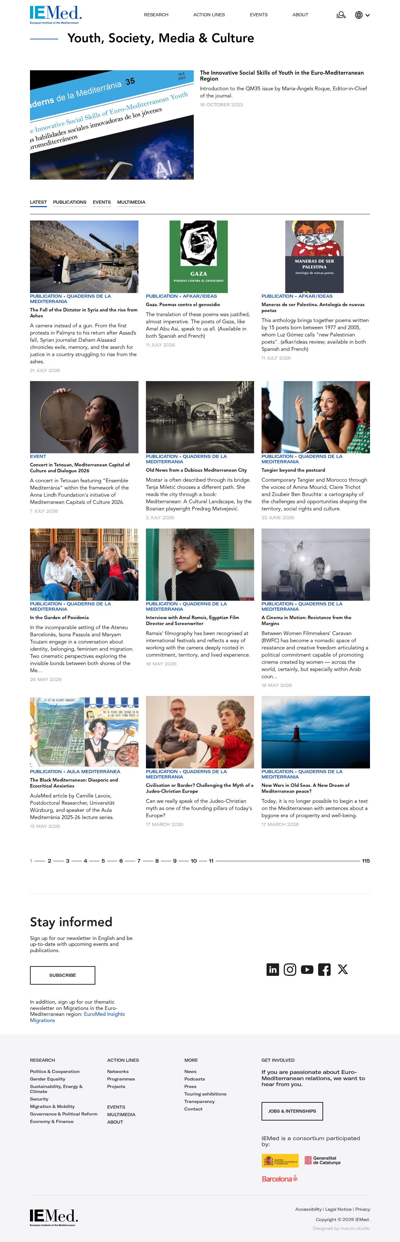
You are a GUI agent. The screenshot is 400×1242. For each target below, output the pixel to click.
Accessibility (308, 1209)
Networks (118, 1071)
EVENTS (116, 1107)
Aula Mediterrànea (93, 771)
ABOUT (115, 1122)
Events (259, 14)
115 (366, 861)
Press (190, 1086)
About (300, 14)
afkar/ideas (200, 296)
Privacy (362, 1209)
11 (211, 861)
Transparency (199, 1101)
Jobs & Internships (292, 1111)
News (190, 1071)
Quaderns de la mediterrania (70, 298)
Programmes (121, 1078)
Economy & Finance (51, 1121)
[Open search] (341, 15)
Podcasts (194, 1078)
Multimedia (131, 202)
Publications (70, 202)
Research (156, 14)
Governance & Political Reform (64, 1113)
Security (39, 1098)
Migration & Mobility (52, 1106)
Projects (116, 1086)
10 (194, 861)
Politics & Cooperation (55, 1071)
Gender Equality (47, 1078)
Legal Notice (338, 1209)
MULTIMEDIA (121, 1114)
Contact (193, 1108)
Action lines (209, 14)
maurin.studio (355, 1228)
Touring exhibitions (205, 1093)
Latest (38, 202)
